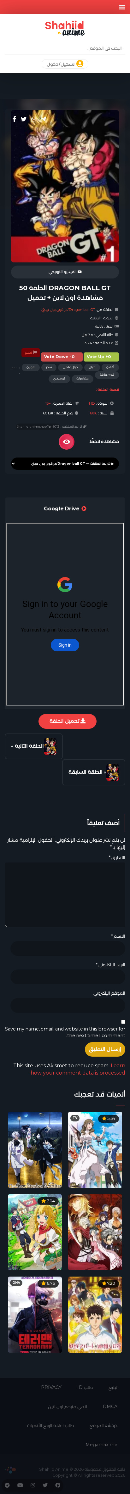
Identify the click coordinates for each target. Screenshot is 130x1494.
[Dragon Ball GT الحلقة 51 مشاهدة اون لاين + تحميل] (50, 746)
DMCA (110, 1406)
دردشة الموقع (103, 1425)
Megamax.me (101, 1444)
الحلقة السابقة (85, 772)
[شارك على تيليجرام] (43, 119)
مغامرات (82, 378)
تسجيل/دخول (61, 64)
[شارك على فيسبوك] (14, 119)
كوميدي (59, 378)
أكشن (110, 367)
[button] (122, 7)
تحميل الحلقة (65, 721)
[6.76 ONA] (35, 1314)
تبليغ (29, 352)
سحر (49, 367)
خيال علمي (70, 367)
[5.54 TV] (95, 1149)
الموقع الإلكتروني (109, 993)
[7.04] (35, 1232)
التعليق (117, 857)
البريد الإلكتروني (110, 965)
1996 (93, 413)
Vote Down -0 (59, 356)
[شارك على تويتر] (23, 119)
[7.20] (95, 1314)
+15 (48, 403)
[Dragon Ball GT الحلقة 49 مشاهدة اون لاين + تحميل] (112, 772)
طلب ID (85, 1387)
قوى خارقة (107, 375)
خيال (92, 367)
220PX (10, 1470)
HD (92, 403)
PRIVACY (51, 1387)
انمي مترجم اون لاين (67, 1406)
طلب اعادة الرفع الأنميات (50, 1425)
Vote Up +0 (99, 356)
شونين (31, 367)
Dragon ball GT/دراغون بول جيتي (68, 309)
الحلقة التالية (29, 746)
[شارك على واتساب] (34, 119)
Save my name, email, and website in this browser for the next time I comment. (65, 1032)
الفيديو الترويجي (63, 272)
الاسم (118, 936)
